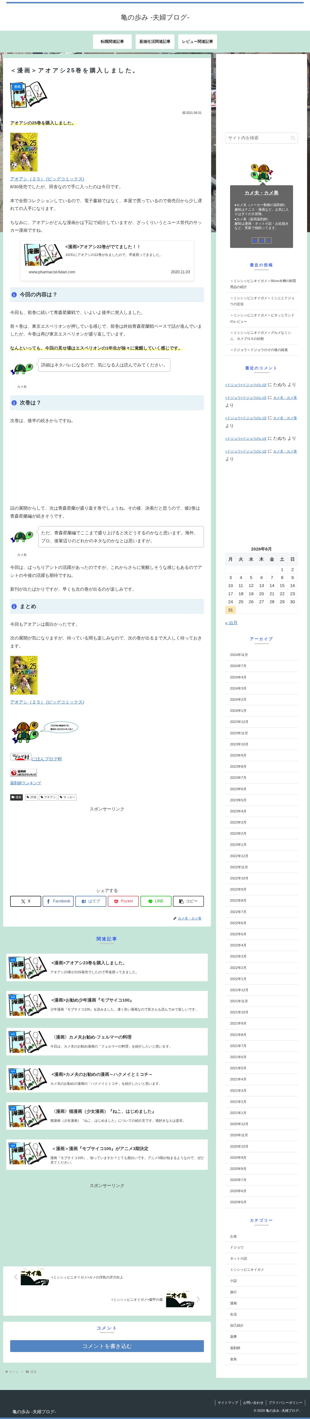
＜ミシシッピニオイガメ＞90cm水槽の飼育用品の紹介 (263, 284)
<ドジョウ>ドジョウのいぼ (245, 385)
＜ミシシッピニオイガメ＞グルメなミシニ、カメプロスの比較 (260, 336)
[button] (188, 901)
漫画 (18, 797)
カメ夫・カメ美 (262, 192)
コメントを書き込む (107, 1346)
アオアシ (50, 797)
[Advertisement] (107, 464)
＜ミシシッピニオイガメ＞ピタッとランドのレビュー (262, 318)
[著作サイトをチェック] (255, 240)
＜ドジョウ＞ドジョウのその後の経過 (259, 350)
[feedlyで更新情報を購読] (261, 240)
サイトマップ (228, 1402)
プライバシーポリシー (285, 1402)
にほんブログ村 (46, 759)
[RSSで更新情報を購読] (268, 240)
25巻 (33, 797)
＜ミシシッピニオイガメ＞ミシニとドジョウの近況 (262, 301)
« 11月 (231, 622)
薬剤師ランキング (25, 783)
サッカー (69, 797)
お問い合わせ (253, 1402)
